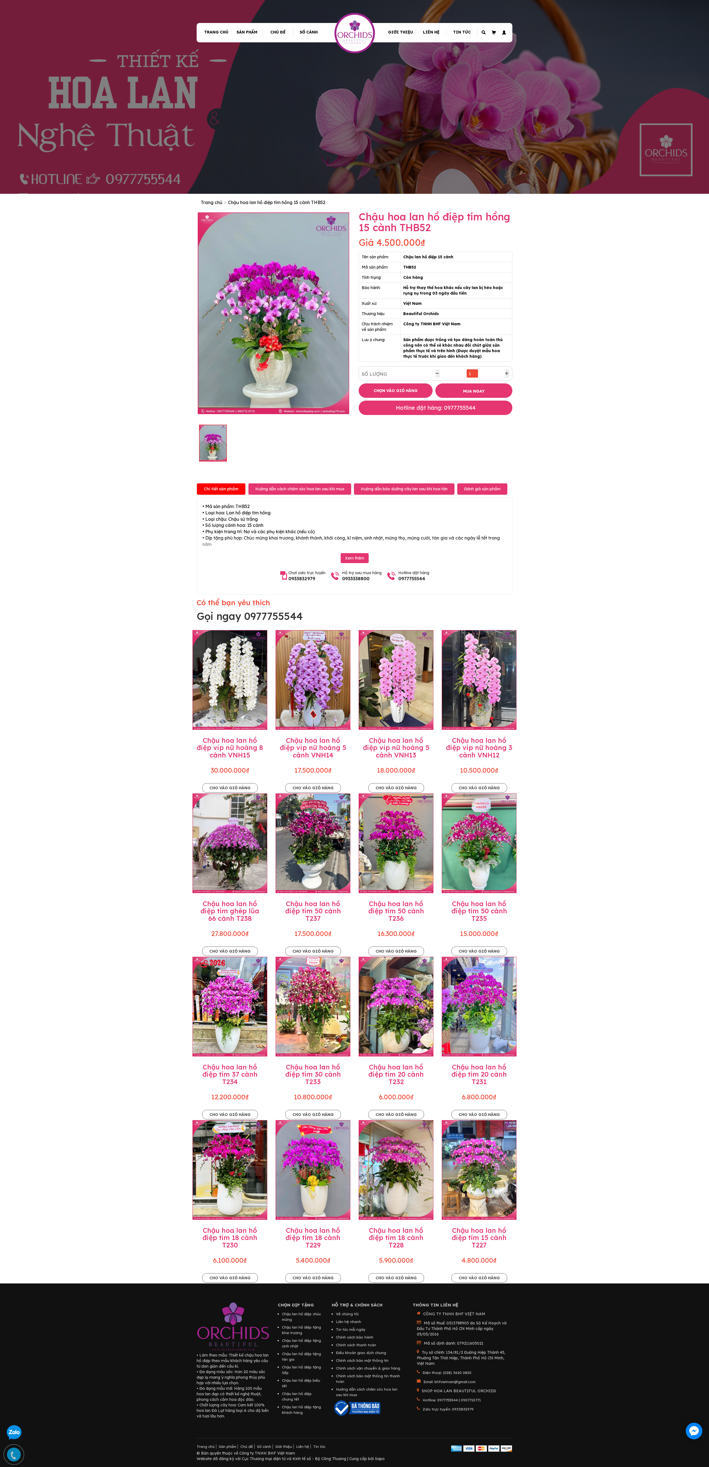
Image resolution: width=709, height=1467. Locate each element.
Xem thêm (354, 558)
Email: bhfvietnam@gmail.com (449, 1382)
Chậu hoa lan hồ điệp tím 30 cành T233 (313, 1074)
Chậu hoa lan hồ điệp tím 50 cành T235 (479, 910)
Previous (189, 313)
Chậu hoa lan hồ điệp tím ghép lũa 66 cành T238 (230, 910)
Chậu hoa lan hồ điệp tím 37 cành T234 (230, 1074)
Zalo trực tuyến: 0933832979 (448, 1409)
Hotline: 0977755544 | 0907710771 (452, 1400)
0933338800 (355, 578)
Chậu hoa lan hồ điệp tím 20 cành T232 (396, 1074)
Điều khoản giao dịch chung (361, 1352)
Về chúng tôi (347, 1314)
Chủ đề (278, 32)
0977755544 (411, 578)
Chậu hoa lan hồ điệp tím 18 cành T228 (396, 1237)
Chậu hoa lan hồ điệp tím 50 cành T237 (313, 910)
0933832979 (301, 578)
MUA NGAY (474, 391)
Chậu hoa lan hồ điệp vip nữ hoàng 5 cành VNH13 (396, 747)
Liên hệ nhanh (348, 1321)
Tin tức (462, 32)
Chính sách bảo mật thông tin (362, 1360)
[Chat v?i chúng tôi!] (694, 1431)
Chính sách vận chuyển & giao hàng (368, 1368)
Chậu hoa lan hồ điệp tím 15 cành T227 (479, 1237)
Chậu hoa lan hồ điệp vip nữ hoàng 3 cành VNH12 (479, 747)
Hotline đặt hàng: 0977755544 (436, 407)
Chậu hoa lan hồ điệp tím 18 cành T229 (313, 1237)
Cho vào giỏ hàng (230, 787)
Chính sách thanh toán (356, 1345)
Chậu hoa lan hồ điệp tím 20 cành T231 (479, 1074)
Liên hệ (431, 32)
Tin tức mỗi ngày (351, 1329)
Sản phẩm (247, 32)
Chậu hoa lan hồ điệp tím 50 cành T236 (396, 910)
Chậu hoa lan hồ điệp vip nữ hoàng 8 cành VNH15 (230, 747)
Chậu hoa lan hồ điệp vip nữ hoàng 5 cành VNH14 (313, 747)
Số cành (309, 32)
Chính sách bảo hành (354, 1337)
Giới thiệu (400, 32)
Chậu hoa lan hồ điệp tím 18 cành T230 (229, 1237)
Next (357, 313)
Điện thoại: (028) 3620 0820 (447, 1372)
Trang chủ (216, 32)
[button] (503, 32)
